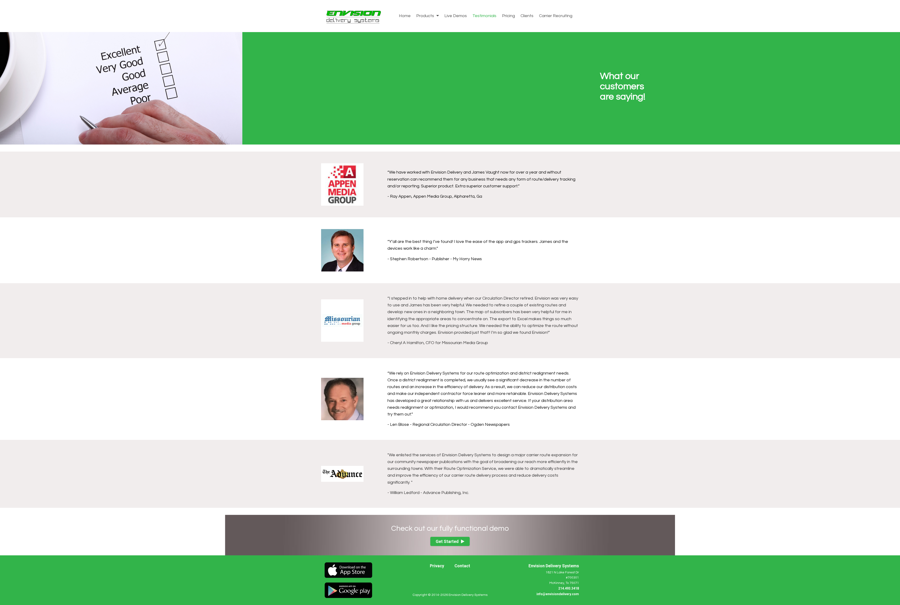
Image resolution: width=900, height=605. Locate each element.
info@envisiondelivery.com (557, 594)
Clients (527, 16)
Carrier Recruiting (555, 16)
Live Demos (455, 16)
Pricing (508, 16)
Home (405, 16)
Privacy (437, 565)
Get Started (447, 541)
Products (425, 16)
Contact (462, 565)
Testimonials (484, 16)
